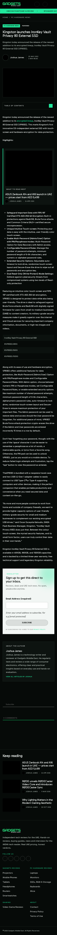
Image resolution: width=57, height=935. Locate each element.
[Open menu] (53, 4)
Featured (25, 26)
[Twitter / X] (16, 858)
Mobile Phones (10, 877)
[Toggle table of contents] (51, 106)
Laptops (34, 873)
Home (5, 17)
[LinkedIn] (22, 858)
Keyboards (35, 886)
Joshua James (32, 773)
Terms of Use (36, 916)
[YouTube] (28, 858)
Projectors (8, 873)
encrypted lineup (25, 121)
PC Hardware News (20, 17)
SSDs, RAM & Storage (40, 882)
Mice (32, 891)
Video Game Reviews (13, 907)
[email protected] (17, 616)
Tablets (6, 882)
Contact (34, 907)
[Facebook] (5, 858)
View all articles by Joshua (19, 677)
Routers (6, 891)
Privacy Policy (39, 629)
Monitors (34, 877)
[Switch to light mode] (45, 4)
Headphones (9, 886)
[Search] (37, 4)
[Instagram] (10, 858)
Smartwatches (9, 895)
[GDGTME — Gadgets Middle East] (12, 4)
